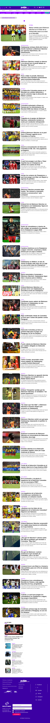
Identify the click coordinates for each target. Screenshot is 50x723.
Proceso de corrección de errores (9, 686)
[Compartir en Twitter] (23, 31)
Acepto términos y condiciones (20, 710)
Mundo (32, 10)
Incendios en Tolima (21, 13)
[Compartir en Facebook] (23, 28)
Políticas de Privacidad (7, 682)
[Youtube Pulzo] (39, 7)
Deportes (18, 10)
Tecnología (25, 10)
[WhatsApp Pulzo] (43, 7)
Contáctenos (21, 682)
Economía (39, 10)
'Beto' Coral (14, 13)
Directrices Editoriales (21, 687)
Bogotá (10, 10)
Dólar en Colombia (26, 13)
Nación (3, 10)
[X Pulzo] (35, 7)
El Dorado (39, 12)
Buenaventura (8, 12)
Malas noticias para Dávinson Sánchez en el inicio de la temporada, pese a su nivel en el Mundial (39, 30)
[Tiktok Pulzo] (37, 7)
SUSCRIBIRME (16, 714)
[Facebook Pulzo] (34, 7)
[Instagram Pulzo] (41, 7)
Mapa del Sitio (22, 684)
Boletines (47, 12)
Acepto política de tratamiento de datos (21, 712)
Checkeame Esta (46, 10)
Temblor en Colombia (33, 13)
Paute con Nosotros (6, 684)
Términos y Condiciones (7, 680)
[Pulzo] (25, 7)
